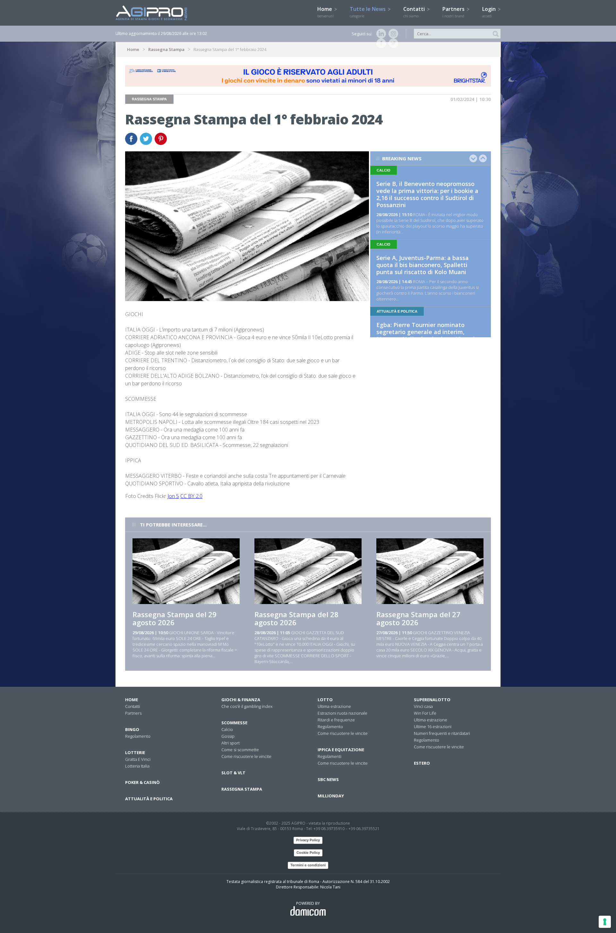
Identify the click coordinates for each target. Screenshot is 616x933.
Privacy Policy (308, 840)
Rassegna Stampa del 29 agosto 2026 (175, 618)
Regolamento (137, 736)
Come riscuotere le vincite (246, 756)
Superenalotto (432, 699)
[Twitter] (392, 43)
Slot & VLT (233, 773)
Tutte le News (368, 11)
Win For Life (425, 713)
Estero (422, 763)
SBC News (328, 779)
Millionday (331, 796)
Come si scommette (240, 749)
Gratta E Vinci (137, 759)
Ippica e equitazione (341, 749)
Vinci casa (423, 706)
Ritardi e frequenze (336, 720)
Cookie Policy (308, 852)
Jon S (173, 496)
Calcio (227, 729)
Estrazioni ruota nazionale (342, 713)
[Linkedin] (380, 33)
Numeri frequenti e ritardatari (442, 733)
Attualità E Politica (149, 799)
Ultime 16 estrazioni (432, 726)
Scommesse (234, 723)
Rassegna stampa (241, 789)
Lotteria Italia (137, 766)
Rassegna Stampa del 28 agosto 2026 (296, 618)
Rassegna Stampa (166, 49)
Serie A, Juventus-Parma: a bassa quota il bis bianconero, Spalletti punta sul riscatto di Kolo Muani (422, 265)
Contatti (414, 11)
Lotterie (135, 752)
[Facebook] (380, 43)
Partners (454, 11)
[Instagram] (392, 33)
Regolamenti (329, 756)
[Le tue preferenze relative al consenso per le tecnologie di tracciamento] (605, 922)
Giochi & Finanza (240, 699)
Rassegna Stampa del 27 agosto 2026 (418, 618)
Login (489, 11)
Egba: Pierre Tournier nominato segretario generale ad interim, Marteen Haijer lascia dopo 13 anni (425, 332)
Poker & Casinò (142, 782)
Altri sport (230, 743)
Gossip (228, 736)
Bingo (132, 729)
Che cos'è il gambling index (246, 706)
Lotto (325, 699)
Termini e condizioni (308, 865)
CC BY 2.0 (191, 496)
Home (325, 11)
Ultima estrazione (334, 706)
